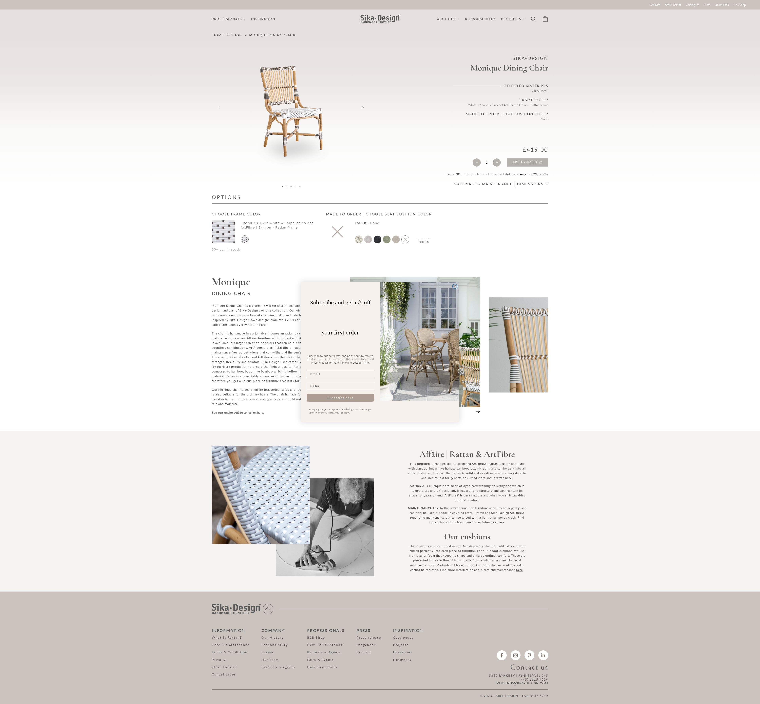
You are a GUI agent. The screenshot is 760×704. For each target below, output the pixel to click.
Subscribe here (340, 398)
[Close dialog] (454, 286)
